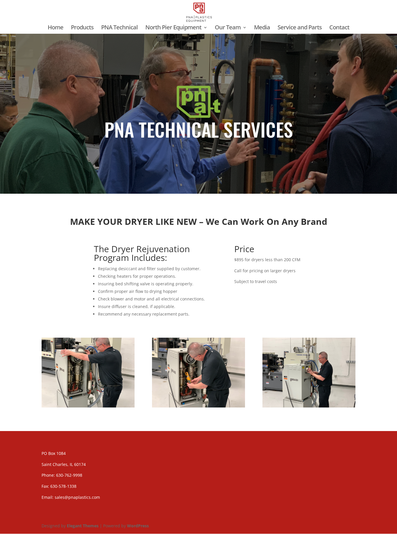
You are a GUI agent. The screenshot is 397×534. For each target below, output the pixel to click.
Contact (339, 28)
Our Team (228, 28)
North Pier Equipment (173, 28)
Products (82, 28)
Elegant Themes (83, 525)
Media (262, 28)
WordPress (138, 525)
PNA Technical (119, 28)
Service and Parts (300, 28)
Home (55, 28)
